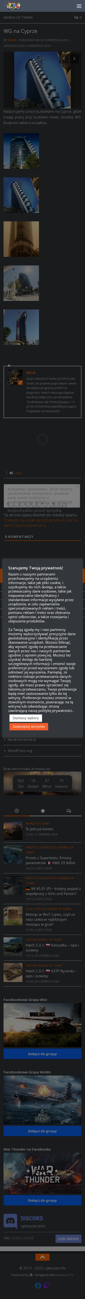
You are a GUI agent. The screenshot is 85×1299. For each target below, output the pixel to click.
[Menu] (79, 6)
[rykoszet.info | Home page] (16, 6)
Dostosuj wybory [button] (26, 718)
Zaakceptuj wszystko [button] (29, 726)
